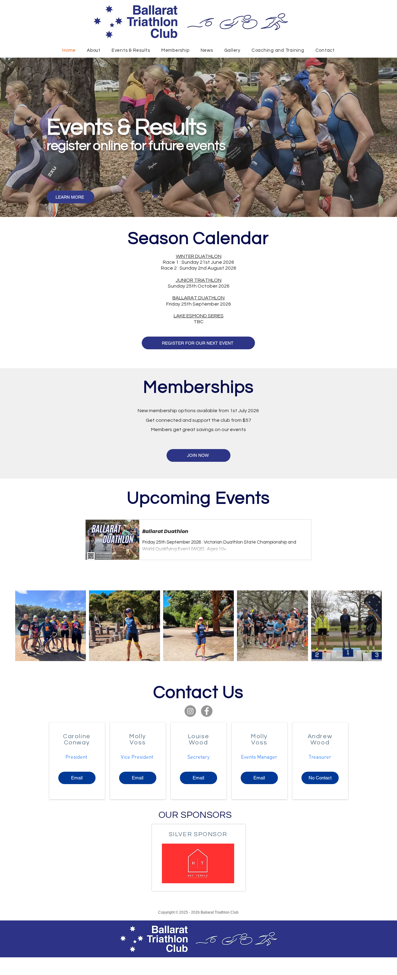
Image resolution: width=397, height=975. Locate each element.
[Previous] (34, 137)
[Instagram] (190, 711)
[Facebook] (206, 711)
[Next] (363, 137)
